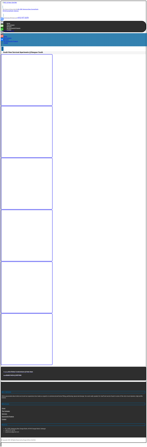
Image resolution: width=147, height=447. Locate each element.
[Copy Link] (2, 32)
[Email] (2, 22)
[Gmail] (2, 36)
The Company (6, 411)
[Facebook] (2, 19)
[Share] (2, 39)
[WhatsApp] (2, 29)
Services (4, 414)
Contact (4, 419)
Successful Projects (8, 416)
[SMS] (2, 26)
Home (3, 408)
